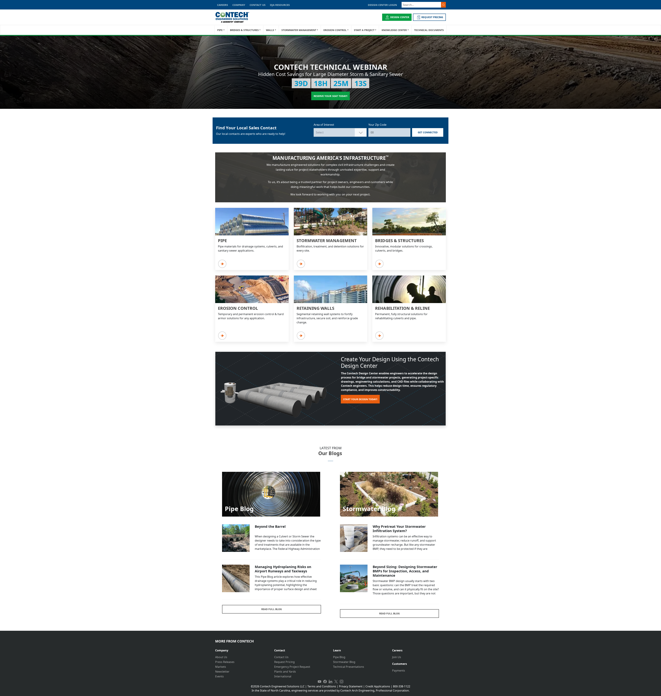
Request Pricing (284, 662)
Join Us (396, 657)
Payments (398, 670)
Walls (270, 30)
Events (219, 676)
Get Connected (428, 132)
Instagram (341, 681)
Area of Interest (324, 125)
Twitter (336, 681)
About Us (221, 657)
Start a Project (364, 30)
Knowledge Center (394, 30)
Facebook (325, 681)
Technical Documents (429, 30)
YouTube (319, 681)
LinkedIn (330, 681)
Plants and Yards (285, 671)
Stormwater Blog (344, 662)
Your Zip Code (377, 125)
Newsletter (222, 671)
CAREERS (222, 5)
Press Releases (224, 662)
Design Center (399, 17)
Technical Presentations (348, 667)
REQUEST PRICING (432, 17)
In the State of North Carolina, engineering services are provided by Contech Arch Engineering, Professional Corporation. (331, 690)
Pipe (220, 30)
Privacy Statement (351, 686)
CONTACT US (257, 5)
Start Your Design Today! (360, 399)
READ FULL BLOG (271, 609)
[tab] (242, 649)
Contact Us (281, 657)
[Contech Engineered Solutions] (234, 17)
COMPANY (238, 5)
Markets (220, 667)
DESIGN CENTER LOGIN (382, 5)
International (282, 676)
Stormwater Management (298, 30)
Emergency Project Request (292, 667)
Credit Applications (377, 686)
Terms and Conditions (321, 686)
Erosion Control (335, 30)
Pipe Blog (339, 657)
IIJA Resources (280, 5)
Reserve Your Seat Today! (330, 96)
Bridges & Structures (244, 30)
